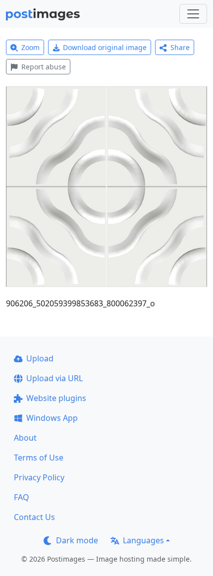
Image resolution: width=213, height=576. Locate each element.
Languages (143, 540)
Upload (39, 358)
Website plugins (56, 398)
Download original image (105, 47)
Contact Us (34, 517)
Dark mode (77, 540)
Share (180, 47)
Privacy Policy (39, 477)
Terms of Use (38, 457)
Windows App (52, 417)
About (25, 437)
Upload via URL (54, 378)
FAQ (21, 497)
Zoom (30, 47)
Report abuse (43, 66)
